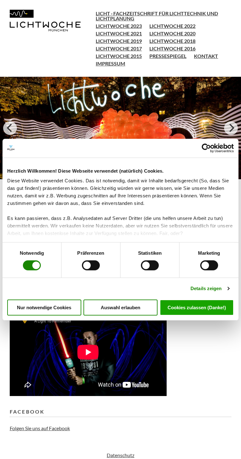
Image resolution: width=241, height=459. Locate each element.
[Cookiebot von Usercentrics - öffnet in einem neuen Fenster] (206, 148)
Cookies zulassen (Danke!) (197, 307)
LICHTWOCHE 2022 (172, 26)
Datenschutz (120, 455)
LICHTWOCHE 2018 (172, 41)
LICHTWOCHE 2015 (119, 56)
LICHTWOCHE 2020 (172, 33)
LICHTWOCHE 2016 (172, 48)
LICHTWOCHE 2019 (119, 41)
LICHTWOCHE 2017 (119, 48)
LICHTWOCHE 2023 (119, 26)
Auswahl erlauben (120, 307)
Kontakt (206, 56)
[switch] (91, 265)
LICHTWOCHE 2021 (119, 33)
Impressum (110, 63)
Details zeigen (206, 288)
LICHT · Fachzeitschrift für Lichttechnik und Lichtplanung (157, 15)
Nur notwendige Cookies (44, 307)
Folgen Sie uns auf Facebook (40, 428)
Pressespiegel (167, 56)
